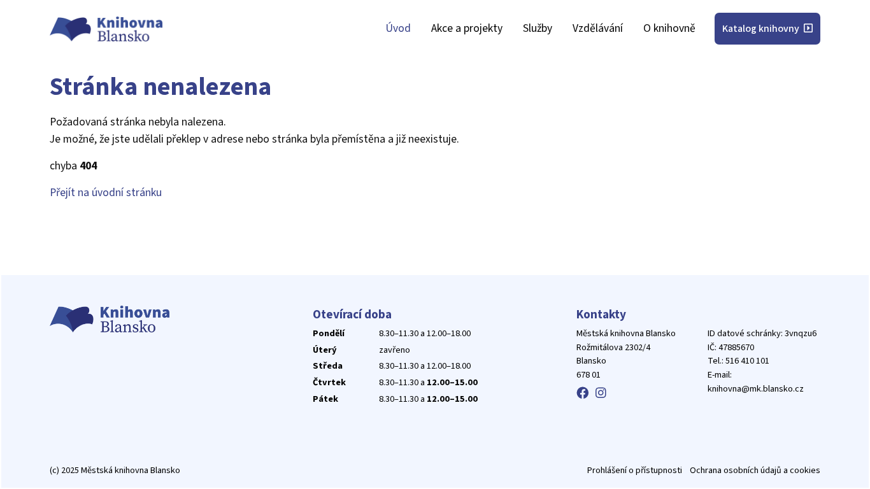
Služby (537, 28)
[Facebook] (582, 393)
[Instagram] (600, 393)
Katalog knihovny (761, 29)
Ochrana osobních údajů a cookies (755, 470)
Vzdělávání (598, 28)
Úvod (398, 28)
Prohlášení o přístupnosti (634, 470)
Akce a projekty (467, 28)
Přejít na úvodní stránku (106, 193)
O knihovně (669, 28)
